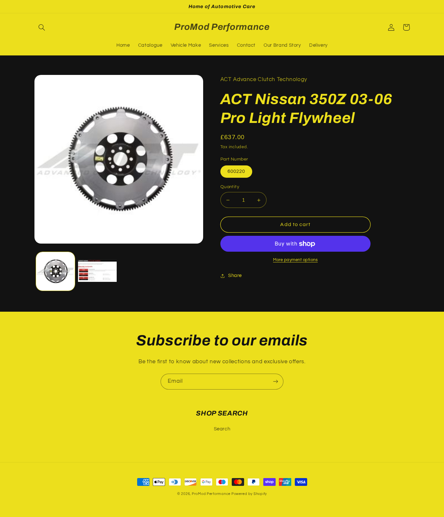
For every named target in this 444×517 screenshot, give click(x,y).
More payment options (295, 260)
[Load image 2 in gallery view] (97, 271)
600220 (236, 171)
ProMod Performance (211, 494)
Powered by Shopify (249, 494)
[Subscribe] (275, 382)
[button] (41, 27)
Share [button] (235, 275)
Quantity (229, 187)
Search (222, 429)
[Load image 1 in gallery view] (55, 271)
